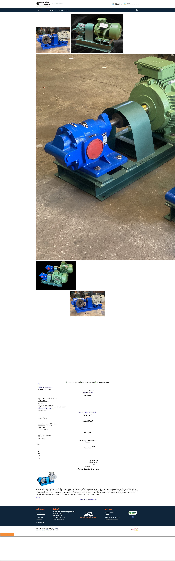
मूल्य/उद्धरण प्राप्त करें (87, 392)
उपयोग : (59, 491)
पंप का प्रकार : (79, 494)
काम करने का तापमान (43, 424)
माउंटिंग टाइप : (53, 492)
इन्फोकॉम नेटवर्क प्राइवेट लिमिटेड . (42, 530)
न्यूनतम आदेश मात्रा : (66, 492)
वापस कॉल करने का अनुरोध (85, 412)
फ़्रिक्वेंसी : (77, 492)
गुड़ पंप (107, 515)
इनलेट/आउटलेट (42, 429)
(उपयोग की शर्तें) (54, 528)
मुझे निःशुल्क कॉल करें (91, 499)
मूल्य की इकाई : (50, 491)
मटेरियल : (108, 492)
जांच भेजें (94, 412)
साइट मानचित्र (40, 522)
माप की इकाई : (121, 492)
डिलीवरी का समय (42, 437)
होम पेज (40, 10)
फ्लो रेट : (51, 494)
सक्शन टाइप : (112, 489)
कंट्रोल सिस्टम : (68, 489)
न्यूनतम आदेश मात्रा (42, 418)
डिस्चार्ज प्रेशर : (88, 494)
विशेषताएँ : (91, 489)
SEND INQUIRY (82, 499)
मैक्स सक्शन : (80, 491)
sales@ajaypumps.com (133, 4)
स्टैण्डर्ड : (46, 489)
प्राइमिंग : (68, 491)
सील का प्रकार (41, 426)
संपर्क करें (69, 10)
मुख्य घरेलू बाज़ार (42, 438)
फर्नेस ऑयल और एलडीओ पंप (113, 517)
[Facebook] (133, 517)
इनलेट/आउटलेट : (95, 491)
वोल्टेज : (126, 489)
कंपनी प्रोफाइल (50, 10)
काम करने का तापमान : (93, 492)
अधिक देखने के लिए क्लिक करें (45, 408)
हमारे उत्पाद (60, 10)
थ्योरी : (96, 494)
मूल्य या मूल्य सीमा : (68, 494)
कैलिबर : (118, 491)
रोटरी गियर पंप (109, 512)
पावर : (109, 491)
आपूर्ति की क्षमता (42, 435)
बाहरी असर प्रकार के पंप (112, 520)
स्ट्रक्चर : (39, 491)
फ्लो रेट (40, 427)
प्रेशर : (133, 489)
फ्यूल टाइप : (42, 492)
